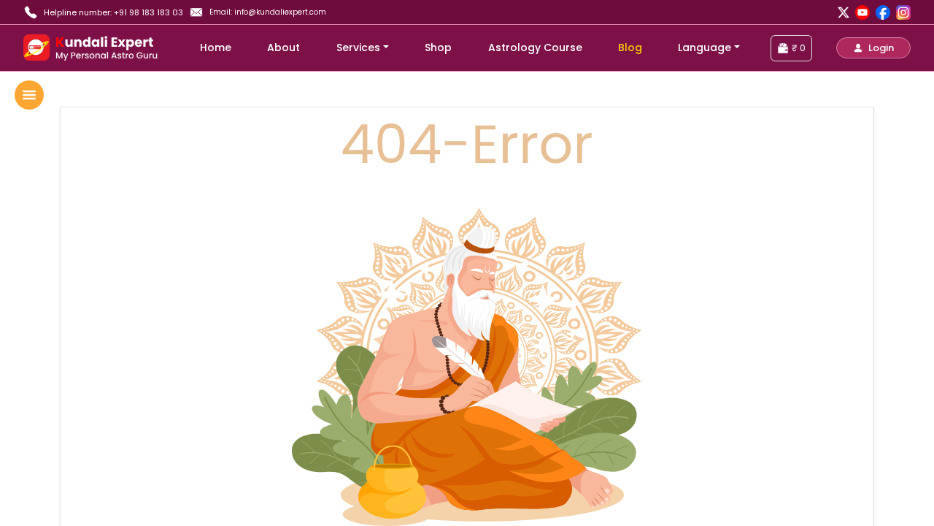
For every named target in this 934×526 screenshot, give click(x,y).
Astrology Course (535, 47)
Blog (630, 47)
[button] (873, 47)
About (283, 47)
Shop (438, 47)
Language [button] (704, 47)
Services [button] (358, 47)
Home (215, 47)
